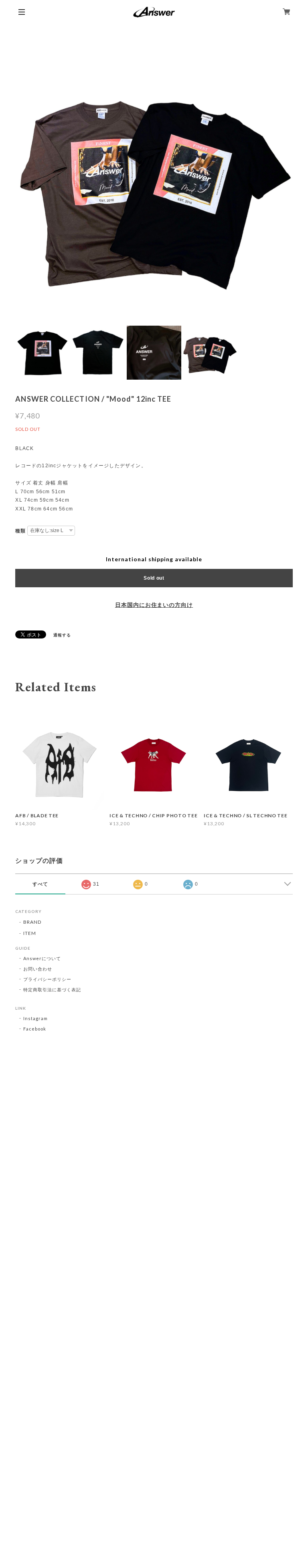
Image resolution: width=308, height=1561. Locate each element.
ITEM (29, 933)
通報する (62, 634)
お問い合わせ (37, 968)
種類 (20, 531)
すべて (40, 884)
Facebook (34, 1028)
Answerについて (42, 958)
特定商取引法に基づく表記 (52, 989)
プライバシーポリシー (47, 979)
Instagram (35, 1018)
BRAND (32, 922)
